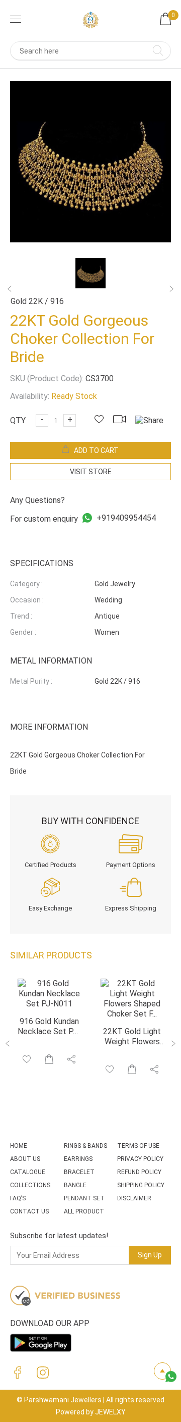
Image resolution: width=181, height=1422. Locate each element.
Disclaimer (134, 1198)
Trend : (21, 616)
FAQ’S (18, 1198)
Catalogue (27, 1172)
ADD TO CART (96, 450)
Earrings (78, 1158)
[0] (165, 22)
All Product (84, 1211)
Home (18, 1145)
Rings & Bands (85, 1145)
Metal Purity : (31, 681)
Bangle (75, 1185)
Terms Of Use (138, 1145)
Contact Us (29, 1211)
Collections (30, 1185)
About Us (25, 1158)
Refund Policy (139, 1172)
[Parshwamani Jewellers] (90, 20)
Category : (26, 584)
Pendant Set (84, 1198)
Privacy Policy (140, 1158)
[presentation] (8, 1045)
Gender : (23, 632)
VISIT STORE (91, 472)
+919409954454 (125, 518)
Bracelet (79, 1172)
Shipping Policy (140, 1185)
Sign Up (150, 1255)
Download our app (49, 1323)
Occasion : (27, 600)
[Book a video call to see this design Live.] (123, 420)
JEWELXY (110, 1412)
